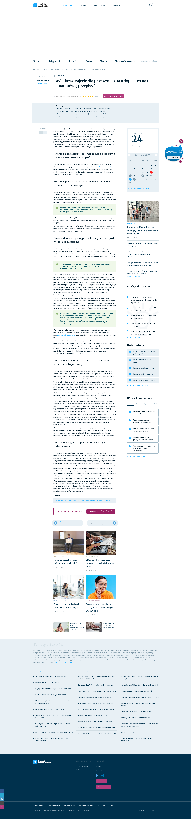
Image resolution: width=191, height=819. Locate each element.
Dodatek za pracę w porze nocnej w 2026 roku (144, 324)
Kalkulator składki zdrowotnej (143, 368)
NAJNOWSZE (131, 223)
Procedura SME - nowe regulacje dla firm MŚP (137, 691)
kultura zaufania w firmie (95, 655)
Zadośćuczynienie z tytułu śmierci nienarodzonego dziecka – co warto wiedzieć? (139, 254)
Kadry (103, 61)
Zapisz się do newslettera (113, 96)
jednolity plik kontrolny (73, 660)
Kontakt (98, 766)
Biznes (37, 61)
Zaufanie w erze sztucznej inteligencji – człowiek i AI (96, 697)
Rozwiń (58, 121)
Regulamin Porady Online (86, 805)
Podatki (73, 61)
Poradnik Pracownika (82, 766)
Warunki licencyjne (102, 805)
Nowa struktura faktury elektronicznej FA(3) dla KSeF (139, 685)
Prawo (89, 61)
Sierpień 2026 (142, 155)
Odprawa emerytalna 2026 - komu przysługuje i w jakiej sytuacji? (143, 332)
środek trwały (116, 650)
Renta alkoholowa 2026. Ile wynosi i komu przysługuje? (144, 317)
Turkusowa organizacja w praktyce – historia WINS (95, 703)
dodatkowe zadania (104, 167)
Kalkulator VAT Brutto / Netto (144, 380)
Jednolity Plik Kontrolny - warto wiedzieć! (135, 718)
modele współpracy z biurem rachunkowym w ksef (52, 657)
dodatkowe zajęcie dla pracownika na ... (67, 96)
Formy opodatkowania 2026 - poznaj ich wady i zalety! (54, 732)
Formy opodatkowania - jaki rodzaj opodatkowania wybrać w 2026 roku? (100, 607)
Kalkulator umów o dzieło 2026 (144, 374)
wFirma (78, 770)
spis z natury (65, 653)
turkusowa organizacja (145, 653)
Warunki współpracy (69, 805)
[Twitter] (2, 795)
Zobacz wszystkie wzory (136, 456)
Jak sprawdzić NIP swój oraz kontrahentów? (50, 676)
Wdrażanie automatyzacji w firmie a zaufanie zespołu (96, 727)
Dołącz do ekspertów (102, 771)
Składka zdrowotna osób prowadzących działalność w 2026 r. (100, 563)
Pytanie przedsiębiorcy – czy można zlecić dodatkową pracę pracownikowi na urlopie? (84, 108)
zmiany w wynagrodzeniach (117, 657)
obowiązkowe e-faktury (91, 660)
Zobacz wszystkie (133, 277)
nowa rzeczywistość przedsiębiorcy (144, 655)
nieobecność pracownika (66, 335)
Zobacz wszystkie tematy (63, 662)
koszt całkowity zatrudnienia (98, 653)
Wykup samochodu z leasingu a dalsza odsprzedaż (53, 689)
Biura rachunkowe (125, 61)
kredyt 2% (105, 660)
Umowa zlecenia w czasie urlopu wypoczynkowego (108, 626)
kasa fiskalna (51, 650)
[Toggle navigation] (156, 5)
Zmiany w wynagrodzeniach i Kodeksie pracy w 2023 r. (140, 697)
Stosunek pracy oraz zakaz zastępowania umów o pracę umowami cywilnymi (81, 111)
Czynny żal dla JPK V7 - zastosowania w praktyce (95, 685)
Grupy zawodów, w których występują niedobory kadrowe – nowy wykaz (142, 230)
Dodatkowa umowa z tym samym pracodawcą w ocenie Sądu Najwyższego (81, 117)
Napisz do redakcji (103, 787)
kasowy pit (105, 650)
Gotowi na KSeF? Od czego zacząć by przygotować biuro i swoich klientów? (83, 500)
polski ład (145, 660)
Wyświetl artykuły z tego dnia (138, 188)
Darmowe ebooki (99, 5)
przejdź (173, 157)
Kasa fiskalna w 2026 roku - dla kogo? (48, 683)
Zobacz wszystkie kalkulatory (138, 386)
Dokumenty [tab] (141, 404)
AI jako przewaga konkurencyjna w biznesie (93, 715)
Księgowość (55, 61)
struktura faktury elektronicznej (83, 657)
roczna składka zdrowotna (90, 650)
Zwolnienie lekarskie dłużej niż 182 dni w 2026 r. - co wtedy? (144, 309)
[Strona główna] (34, 69)
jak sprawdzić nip (39, 650)
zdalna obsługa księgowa (54, 660)
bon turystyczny (48, 662)
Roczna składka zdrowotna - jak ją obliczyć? (50, 695)
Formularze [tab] (154, 404)
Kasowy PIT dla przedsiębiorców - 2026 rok (50, 709)
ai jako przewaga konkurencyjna (74, 655)
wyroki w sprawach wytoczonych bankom (125, 660)
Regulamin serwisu (54, 805)
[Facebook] (2, 791)
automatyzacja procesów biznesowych (48, 655)
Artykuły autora (43, 83)
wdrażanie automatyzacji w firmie (117, 655)
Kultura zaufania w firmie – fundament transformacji (95, 721)
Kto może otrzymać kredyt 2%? (132, 732)
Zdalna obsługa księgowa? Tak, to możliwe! (136, 712)
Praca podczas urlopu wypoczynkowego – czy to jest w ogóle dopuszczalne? (81, 114)
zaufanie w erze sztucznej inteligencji (123, 653)
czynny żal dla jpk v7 (79, 653)
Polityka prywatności (39, 805)
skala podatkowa (53, 653)
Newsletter (102, 781)
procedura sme (101, 657)
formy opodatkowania (130, 650)
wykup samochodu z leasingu (68, 650)
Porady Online (67, 5)
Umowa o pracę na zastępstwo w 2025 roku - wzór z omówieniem (144, 448)
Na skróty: (59, 106)
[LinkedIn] (2, 799)
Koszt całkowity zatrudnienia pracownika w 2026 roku (97, 691)
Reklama (83, 5)
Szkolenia (116, 5)
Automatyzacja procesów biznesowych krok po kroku (96, 709)
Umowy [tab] (130, 404)
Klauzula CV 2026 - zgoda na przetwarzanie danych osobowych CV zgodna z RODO (144, 300)
